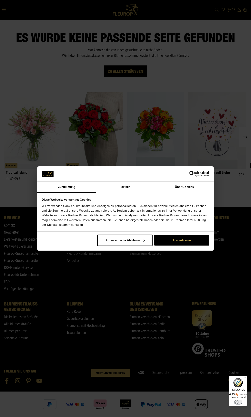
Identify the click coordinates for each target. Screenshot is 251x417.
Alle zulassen (182, 240)
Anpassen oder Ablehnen (122, 240)
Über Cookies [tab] (184, 187)
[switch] (238, 402)
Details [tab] (125, 187)
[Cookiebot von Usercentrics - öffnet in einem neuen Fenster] (192, 174)
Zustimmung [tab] (66, 187)
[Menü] (244, 378)
